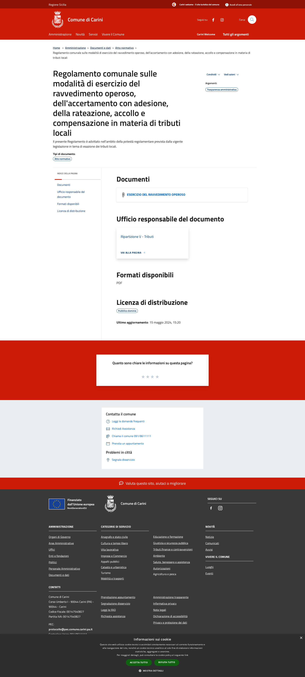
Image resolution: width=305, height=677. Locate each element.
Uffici (52, 549)
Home (56, 48)
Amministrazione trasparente (171, 597)
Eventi (209, 573)
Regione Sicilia (57, 4)
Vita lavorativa (109, 549)
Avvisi (209, 549)
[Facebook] (211, 19)
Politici (53, 562)
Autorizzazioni (161, 568)
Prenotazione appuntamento (118, 597)
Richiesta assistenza (113, 616)
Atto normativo (124, 48)
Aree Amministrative (61, 543)
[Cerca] (252, 19)
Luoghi (209, 567)
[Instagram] (220, 19)
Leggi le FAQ (108, 610)
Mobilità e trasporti (112, 578)
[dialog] (152, 655)
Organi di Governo (59, 537)
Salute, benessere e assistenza (171, 562)
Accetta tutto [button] (139, 662)
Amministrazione (75, 48)
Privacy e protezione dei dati (170, 622)
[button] (152, 671)
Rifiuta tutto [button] (166, 662)
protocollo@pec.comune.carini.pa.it (70, 629)
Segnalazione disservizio (115, 603)
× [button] (301, 638)
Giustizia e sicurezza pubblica (170, 543)
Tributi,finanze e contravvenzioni (173, 549)
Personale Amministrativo (64, 568)
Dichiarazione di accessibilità (170, 616)
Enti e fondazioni (59, 556)
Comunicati (212, 543)
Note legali (159, 610)
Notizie (209, 537)
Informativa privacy (165, 603)
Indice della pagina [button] (67, 173)
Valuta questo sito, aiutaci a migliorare (155, 483)
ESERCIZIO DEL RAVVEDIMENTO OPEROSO (156, 194)
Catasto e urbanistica (113, 567)
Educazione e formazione (168, 537)
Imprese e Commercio (114, 556)
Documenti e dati (100, 48)
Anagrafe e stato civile (114, 537)
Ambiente (159, 556)
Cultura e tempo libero (114, 543)
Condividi (212, 74)
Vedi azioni (230, 74)
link (186, 655)
